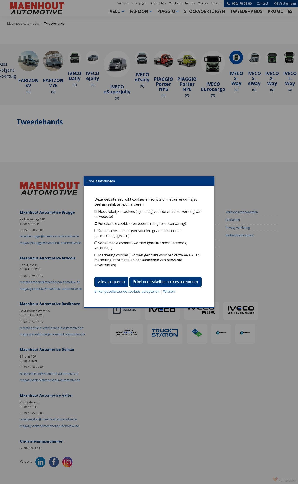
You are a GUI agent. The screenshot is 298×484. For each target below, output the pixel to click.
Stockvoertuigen (204, 11)
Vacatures (175, 3)
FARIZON (139, 11)
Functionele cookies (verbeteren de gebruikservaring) (142, 223)
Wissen (169, 291)
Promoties (280, 11)
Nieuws (190, 3)
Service (216, 3)
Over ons (123, 3)
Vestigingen (139, 3)
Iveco (114, 11)
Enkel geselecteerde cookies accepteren (126, 291)
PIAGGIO (166, 11)
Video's (203, 3)
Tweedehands (246, 11)
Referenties (158, 3)
